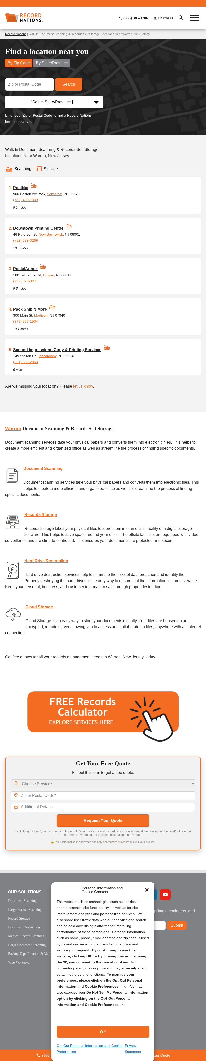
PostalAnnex (25, 269)
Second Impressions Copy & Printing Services (57, 350)
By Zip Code (19, 63)
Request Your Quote (103, 820)
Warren (13, 428)
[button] (146, 889)
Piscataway (47, 356)
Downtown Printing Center (38, 228)
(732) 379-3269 (25, 240)
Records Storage (40, 514)
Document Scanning (43, 468)
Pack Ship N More (30, 309)
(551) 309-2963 (25, 362)
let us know (83, 386)
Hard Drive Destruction (46, 561)
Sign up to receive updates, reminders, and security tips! (157, 913)
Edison (48, 275)
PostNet (20, 188)
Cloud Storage (39, 607)
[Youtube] (165, 894)
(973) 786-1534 (25, 321)
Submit (177, 925)
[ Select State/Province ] (51, 102)
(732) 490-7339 (25, 200)
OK (103, 1032)
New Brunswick (51, 234)
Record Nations (15, 34)
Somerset (54, 194)
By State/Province (52, 63)
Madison (41, 315)
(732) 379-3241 (25, 281)
